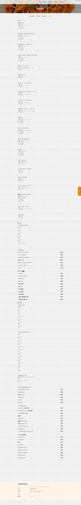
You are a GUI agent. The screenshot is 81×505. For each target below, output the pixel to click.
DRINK (50, 16)
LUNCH (44, 16)
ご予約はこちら (79, 191)
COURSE (32, 16)
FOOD (38, 16)
